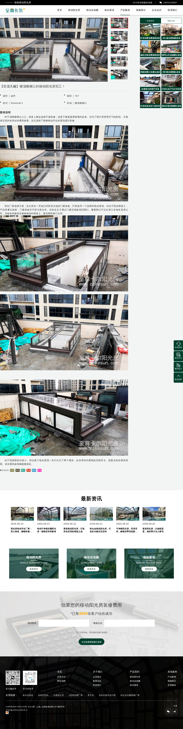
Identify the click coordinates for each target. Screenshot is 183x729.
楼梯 (34, 470)
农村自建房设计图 (107, 695)
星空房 (91, 695)
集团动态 (97, 681)
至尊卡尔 (61, 677)
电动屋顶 (109, 10)
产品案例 (125, 10)
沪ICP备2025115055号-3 (16, 710)
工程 (12, 470)
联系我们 (172, 10)
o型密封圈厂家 (76, 695)
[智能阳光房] (16, 10)
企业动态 (156, 10)
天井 (28, 470)
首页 (59, 10)
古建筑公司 (58, 695)
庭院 (17, 470)
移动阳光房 (74, 10)
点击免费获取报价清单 (91, 642)
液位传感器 (28, 695)
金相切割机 (43, 695)
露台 (23, 470)
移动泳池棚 (92, 10)
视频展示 (141, 10)
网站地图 (61, 681)
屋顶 (39, 470)
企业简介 (97, 677)
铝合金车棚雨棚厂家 (130, 695)
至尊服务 (172, 685)
